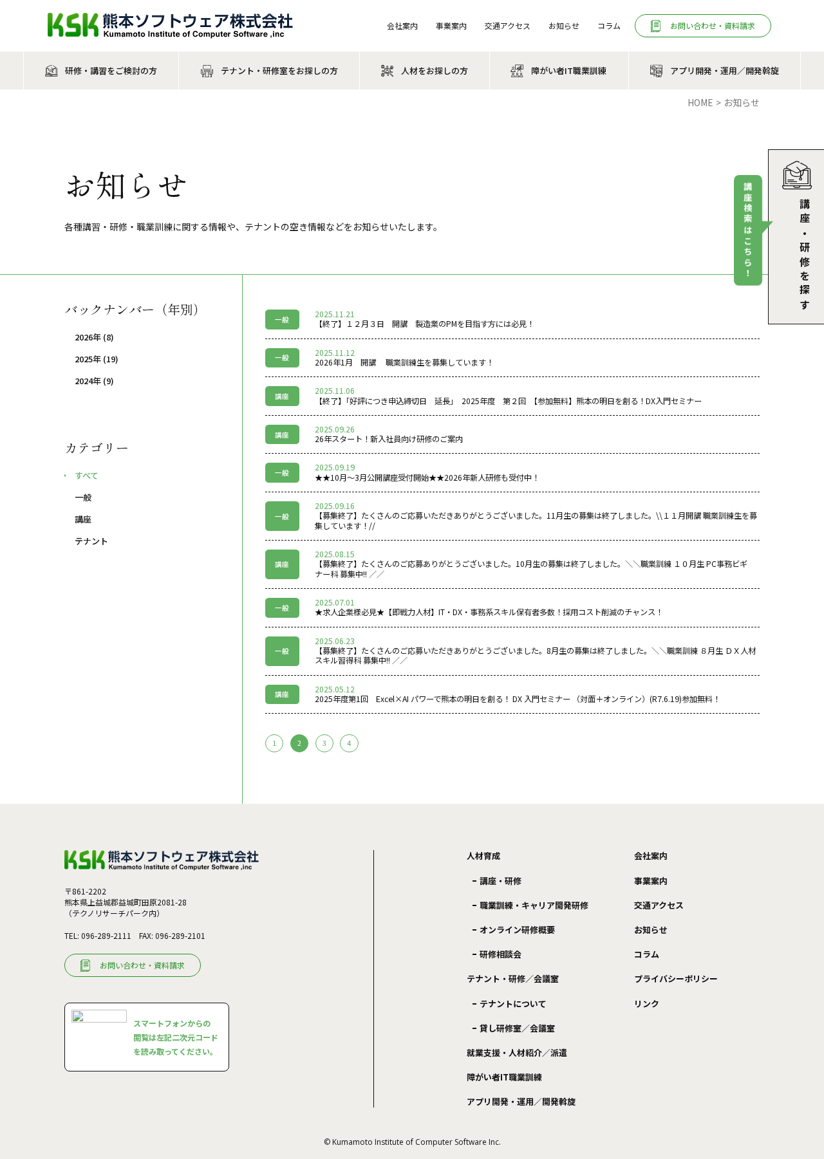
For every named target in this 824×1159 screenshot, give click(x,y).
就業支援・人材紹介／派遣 (517, 1052)
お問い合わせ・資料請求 (712, 25)
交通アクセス (507, 25)
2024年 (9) (94, 381)
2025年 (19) (96, 359)
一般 (83, 497)
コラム (609, 25)
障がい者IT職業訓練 (568, 70)
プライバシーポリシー (676, 978)
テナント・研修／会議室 (513, 979)
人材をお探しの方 (434, 70)
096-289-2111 (106, 935)
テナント (91, 541)
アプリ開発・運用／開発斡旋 (724, 70)
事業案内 (451, 25)
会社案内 (402, 25)
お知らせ (563, 25)
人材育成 (483, 856)
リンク (646, 1003)
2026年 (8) (94, 337)
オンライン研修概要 (517, 929)
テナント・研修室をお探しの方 (279, 70)
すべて (86, 475)
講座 (83, 519)
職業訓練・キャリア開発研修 (534, 905)
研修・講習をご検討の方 (111, 70)
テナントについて (513, 1003)
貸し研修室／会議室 (517, 1028)
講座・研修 (500, 881)
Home (700, 102)
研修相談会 (500, 954)
